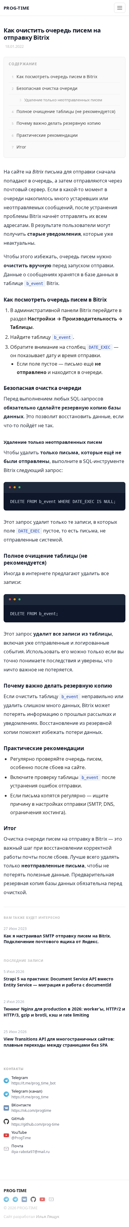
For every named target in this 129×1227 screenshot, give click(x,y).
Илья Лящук (47, 1216)
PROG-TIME (16, 8)
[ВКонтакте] (24, 1199)
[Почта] (51, 1199)
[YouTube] (42, 1199)
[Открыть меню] (119, 8)
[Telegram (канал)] (15, 1199)
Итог (21, 147)
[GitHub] (33, 1199)
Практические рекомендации (47, 135)
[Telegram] (6, 1199)
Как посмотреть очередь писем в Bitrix (56, 76)
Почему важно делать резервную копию (58, 123)
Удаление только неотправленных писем (63, 100)
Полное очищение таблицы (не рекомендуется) (65, 111)
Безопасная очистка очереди (46, 88)
